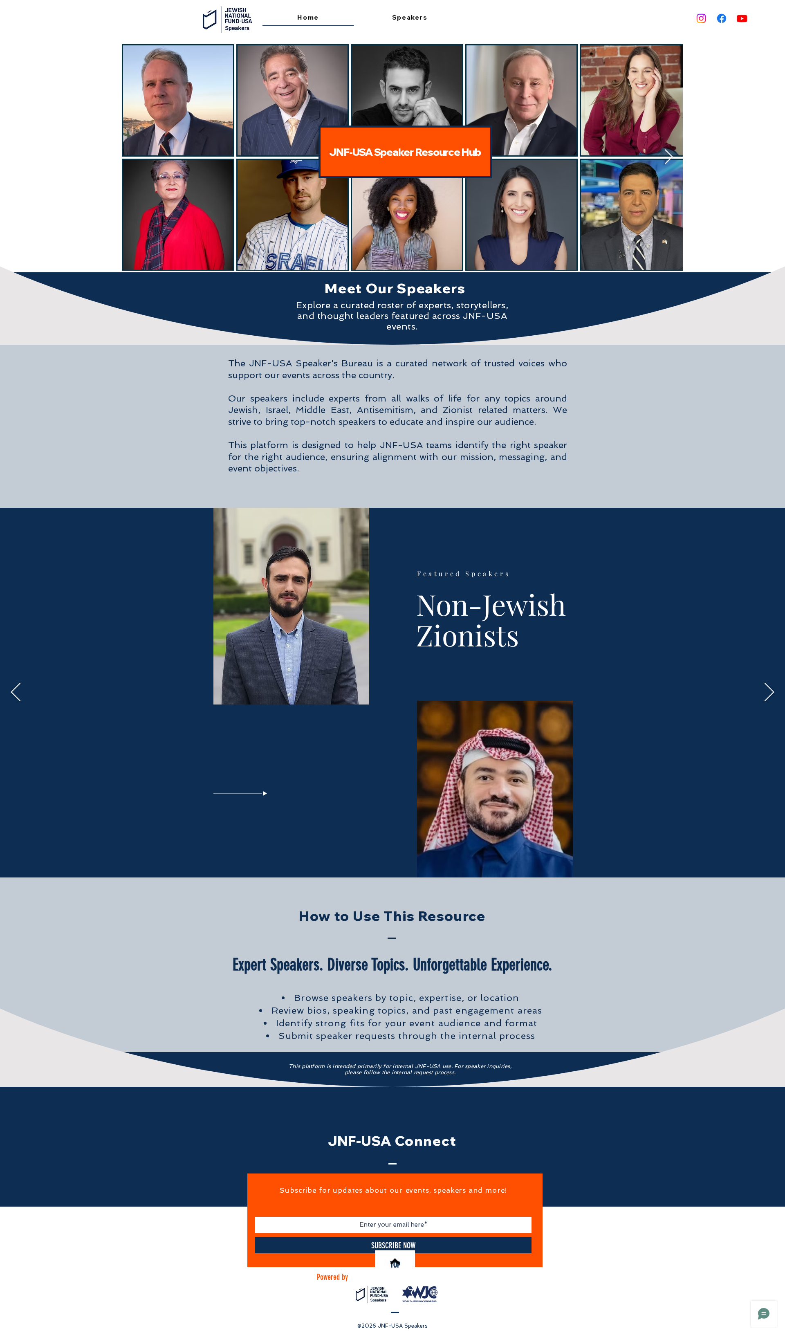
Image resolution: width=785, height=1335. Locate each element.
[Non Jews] (380, 858)
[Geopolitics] (375, 858)
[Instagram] (701, 18)
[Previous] (15, 692)
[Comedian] (405, 858)
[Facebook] (721, 18)
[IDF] (387, 858)
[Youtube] (742, 18)
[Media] (393, 858)
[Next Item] (668, 157)
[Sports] (410, 858)
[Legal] (399, 858)
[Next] (769, 692)
